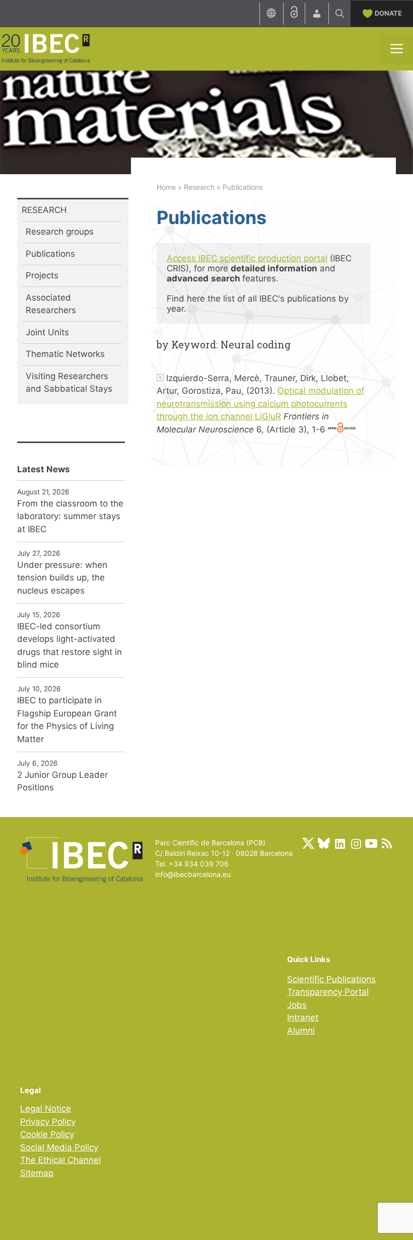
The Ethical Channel (60, 1160)
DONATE (388, 13)
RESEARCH (44, 210)
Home (166, 187)
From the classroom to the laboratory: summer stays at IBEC (70, 516)
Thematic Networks (65, 354)
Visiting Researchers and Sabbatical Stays (69, 382)
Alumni (301, 1031)
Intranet (302, 1017)
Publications (50, 254)
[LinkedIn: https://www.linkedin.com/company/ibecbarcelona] (339, 843)
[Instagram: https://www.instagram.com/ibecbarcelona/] (356, 843)
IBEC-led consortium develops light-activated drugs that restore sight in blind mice (69, 645)
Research (199, 187)
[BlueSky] (324, 843)
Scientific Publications (331, 979)
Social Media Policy (59, 1147)
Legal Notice (45, 1109)
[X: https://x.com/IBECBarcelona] (308, 843)
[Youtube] (371, 843)
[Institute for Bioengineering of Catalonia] (45, 48)
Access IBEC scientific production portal (247, 258)
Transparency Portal (328, 992)
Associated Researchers (51, 304)
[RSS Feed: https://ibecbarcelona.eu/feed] (387, 843)
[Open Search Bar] (339, 14)
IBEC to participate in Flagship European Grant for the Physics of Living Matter (67, 719)
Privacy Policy (48, 1122)
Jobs (297, 1005)
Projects (42, 275)
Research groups (60, 232)
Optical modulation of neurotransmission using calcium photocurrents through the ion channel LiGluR (260, 403)
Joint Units (47, 332)
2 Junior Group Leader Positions (62, 781)
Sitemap (36, 1173)
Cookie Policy (47, 1134)
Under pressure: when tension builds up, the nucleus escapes (62, 578)
